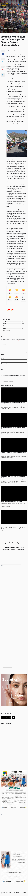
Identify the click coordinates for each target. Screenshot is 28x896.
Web (2, 369)
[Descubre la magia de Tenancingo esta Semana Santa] (14, 493)
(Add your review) (7, 330)
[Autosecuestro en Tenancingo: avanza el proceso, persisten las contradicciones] (14, 394)
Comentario (4, 344)
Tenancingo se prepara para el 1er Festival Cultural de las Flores (13, 452)
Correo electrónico (5, 363)
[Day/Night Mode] (19, 4)
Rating (3, 354)
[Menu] (26, 4)
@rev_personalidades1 (7, 667)
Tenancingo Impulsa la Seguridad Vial (9, 525)
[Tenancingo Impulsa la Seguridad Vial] (14, 517)
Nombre (3, 358)
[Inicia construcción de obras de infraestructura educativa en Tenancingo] (14, 420)
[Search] (23, 4)
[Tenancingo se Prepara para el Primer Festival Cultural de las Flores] (14, 468)
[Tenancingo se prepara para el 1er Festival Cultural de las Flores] (14, 445)
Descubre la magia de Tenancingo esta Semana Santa (11, 501)
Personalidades (5, 4)
